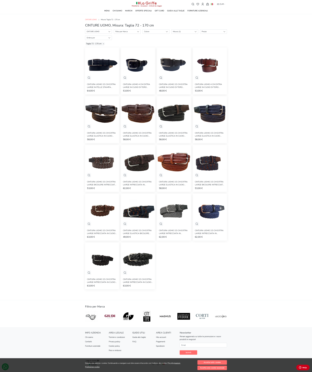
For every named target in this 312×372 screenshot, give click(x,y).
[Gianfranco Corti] (202, 321)
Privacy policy (114, 341)
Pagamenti (160, 341)
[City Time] (147, 321)
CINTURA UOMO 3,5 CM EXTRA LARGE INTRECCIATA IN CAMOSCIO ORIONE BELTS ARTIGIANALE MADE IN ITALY (137, 183)
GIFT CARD (159, 11)
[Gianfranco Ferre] (183, 321)
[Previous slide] (89, 316)
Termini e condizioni (117, 337)
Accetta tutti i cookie (212, 362)
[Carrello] (208, 4)
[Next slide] (223, 316)
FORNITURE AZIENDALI (197, 11)
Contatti (88, 341)
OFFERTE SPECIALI (143, 11)
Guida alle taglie (139, 337)
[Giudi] (110, 321)
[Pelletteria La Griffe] (156, 4)
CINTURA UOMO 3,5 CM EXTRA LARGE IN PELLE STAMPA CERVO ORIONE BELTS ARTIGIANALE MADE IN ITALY (101, 86)
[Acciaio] (220, 321)
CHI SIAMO (117, 11)
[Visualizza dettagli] (89, 77)
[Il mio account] (203, 4)
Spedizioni (160, 346)
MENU (107, 11)
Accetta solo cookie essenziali (212, 368)
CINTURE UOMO (91, 20)
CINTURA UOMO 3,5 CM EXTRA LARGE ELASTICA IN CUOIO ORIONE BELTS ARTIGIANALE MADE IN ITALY (101, 134)
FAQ (134, 341)
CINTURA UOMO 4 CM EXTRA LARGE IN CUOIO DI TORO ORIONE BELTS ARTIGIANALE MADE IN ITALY (136, 86)
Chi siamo (89, 337)
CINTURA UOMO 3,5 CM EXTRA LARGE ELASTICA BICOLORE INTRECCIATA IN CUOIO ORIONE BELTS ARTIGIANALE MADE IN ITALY (137, 232)
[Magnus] (165, 321)
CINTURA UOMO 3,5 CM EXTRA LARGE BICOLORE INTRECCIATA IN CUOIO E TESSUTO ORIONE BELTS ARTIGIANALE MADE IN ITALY (101, 183)
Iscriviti (188, 352)
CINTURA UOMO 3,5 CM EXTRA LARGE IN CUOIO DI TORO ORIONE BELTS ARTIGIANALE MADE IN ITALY (173, 86)
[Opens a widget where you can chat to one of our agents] (303, 368)
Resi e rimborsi (115, 350)
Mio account (161, 337)
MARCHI (128, 11)
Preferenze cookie (92, 367)
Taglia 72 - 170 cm (94, 43)
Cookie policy (114, 346)
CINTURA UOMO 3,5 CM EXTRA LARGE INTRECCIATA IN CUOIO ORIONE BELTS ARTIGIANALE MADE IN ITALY (101, 232)
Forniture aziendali (92, 346)
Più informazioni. (174, 363)
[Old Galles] (91, 321)
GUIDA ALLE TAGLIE (176, 11)
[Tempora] (128, 321)
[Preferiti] (198, 4)
